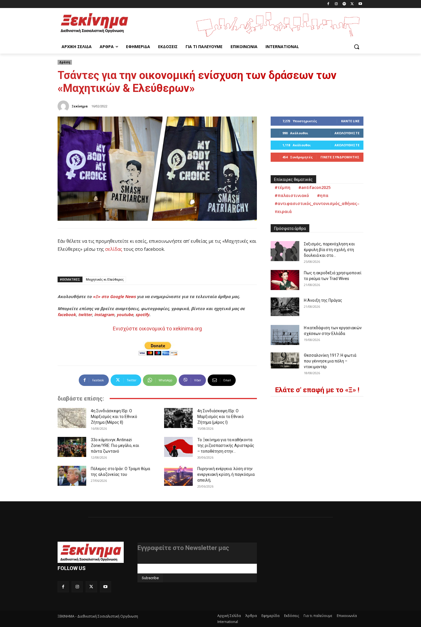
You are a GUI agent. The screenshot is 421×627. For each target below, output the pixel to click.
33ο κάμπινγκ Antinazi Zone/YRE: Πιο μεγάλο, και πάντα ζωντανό (115, 445)
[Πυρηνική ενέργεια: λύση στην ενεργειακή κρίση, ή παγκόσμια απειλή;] (178, 476)
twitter (85, 314)
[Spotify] (344, 4)
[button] (356, 47)
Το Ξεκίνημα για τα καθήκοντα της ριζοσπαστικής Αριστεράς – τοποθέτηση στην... (225, 445)
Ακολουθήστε (347, 133)
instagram (104, 314)
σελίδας (113, 249)
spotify (142, 314)
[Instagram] (336, 4)
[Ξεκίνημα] (64, 106)
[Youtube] (360, 4)
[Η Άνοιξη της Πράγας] (285, 306)
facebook (67, 314)
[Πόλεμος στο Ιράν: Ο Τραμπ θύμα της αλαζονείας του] (72, 476)
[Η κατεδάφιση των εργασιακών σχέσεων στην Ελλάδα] (285, 335)
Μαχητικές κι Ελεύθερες (105, 279)
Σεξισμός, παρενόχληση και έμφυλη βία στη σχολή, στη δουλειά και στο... (329, 250)
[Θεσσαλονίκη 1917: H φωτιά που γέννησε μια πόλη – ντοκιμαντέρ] (285, 360)
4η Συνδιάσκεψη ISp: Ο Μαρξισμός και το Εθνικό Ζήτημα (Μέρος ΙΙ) (114, 417)
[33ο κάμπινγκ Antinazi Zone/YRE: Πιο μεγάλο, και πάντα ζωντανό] (72, 447)
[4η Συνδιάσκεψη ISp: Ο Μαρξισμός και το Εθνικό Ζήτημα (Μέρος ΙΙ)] (72, 418)
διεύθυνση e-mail (152, 561)
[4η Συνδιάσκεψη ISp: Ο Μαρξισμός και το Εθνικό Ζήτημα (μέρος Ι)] (178, 418)
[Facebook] (328, 4)
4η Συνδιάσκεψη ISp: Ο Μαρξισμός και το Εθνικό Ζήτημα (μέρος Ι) (220, 417)
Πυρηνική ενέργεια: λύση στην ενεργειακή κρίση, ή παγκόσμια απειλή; (226, 474)
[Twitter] (352, 4)
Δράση (64, 62)
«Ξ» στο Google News (114, 296)
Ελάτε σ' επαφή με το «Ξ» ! (317, 390)
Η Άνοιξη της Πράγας (323, 300)
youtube (125, 314)
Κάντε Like (350, 121)
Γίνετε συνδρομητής (339, 157)
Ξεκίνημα (80, 106)
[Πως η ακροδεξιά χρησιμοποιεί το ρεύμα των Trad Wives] (285, 280)
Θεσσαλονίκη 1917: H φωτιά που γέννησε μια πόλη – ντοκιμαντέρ (330, 361)
